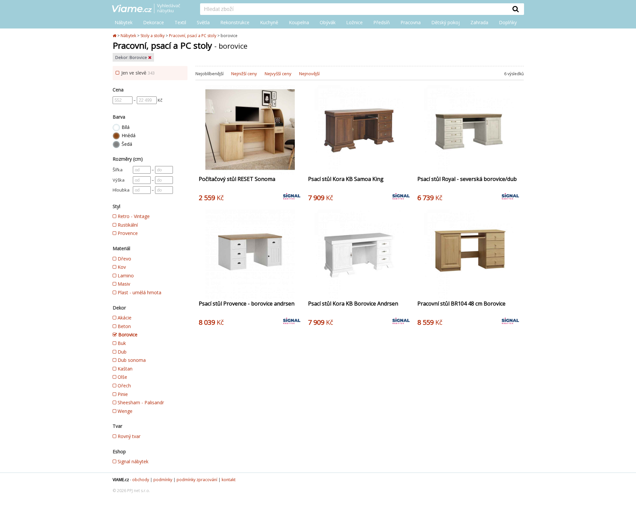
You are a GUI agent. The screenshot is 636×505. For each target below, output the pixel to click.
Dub (121, 352)
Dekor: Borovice (131, 57)
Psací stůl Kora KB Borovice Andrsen (353, 303)
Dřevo (123, 258)
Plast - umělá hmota (138, 292)
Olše (121, 377)
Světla (203, 22)
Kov (121, 267)
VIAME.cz (121, 479)
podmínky (162, 479)
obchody (140, 479)
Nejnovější (309, 74)
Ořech (123, 385)
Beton (123, 326)
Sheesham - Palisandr (140, 402)
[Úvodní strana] (151, 9)
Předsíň (381, 22)
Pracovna (410, 22)
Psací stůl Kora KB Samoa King (346, 179)
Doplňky (508, 22)
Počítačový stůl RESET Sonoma (237, 179)
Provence (127, 233)
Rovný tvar (128, 436)
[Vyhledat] (515, 9)
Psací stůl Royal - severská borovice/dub (467, 179)
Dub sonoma (131, 360)
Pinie (122, 394)
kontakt (229, 479)
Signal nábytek (132, 461)
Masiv (123, 284)
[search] (353, 9)
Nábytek (123, 22)
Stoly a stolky (152, 35)
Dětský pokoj (445, 22)
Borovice (127, 334)
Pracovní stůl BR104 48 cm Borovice (461, 303)
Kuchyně (269, 22)
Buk (121, 343)
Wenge (124, 411)
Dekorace (153, 22)
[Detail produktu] (296, 165)
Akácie (124, 317)
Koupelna (299, 22)
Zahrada (479, 22)
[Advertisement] (359, 391)
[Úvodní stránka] (115, 35)
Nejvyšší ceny (278, 74)
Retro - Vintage (133, 216)
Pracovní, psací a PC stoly (192, 35)
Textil (180, 22)
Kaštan (124, 368)
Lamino (125, 275)
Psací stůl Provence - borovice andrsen (246, 303)
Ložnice (354, 22)
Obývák (328, 22)
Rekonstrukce (234, 22)
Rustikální (127, 225)
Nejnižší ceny (244, 74)
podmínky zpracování (197, 479)
